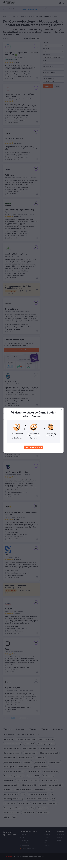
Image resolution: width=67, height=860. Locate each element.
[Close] (61, 410)
